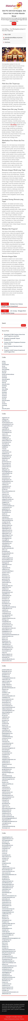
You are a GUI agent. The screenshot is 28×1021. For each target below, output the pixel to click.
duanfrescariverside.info (8, 548)
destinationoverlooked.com (8, 977)
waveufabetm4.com (6, 538)
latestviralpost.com (6, 900)
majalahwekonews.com (7, 838)
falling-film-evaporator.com (8, 952)
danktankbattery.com (7, 928)
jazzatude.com (5, 720)
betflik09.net (5, 447)
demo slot (4, 394)
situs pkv (4, 372)
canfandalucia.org (6, 613)
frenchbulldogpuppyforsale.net (9, 818)
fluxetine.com (5, 782)
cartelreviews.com (6, 483)
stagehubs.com (5, 417)
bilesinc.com (5, 725)
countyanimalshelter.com (8, 970)
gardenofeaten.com (6, 905)
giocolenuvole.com (6, 461)
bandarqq (4, 385)
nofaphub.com (5, 437)
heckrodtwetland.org (7, 775)
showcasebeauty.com (7, 705)
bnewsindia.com (6, 597)
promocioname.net (6, 744)
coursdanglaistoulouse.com (8, 678)
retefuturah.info (5, 556)
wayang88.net (5, 540)
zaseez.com (5, 434)
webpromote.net (6, 761)
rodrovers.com (5, 494)
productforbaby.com (6, 892)
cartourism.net (5, 805)
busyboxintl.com (6, 879)
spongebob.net (5, 877)
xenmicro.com (5, 450)
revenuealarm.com (6, 650)
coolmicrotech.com (6, 623)
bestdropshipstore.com (7, 481)
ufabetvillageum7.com (7, 535)
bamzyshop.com (6, 600)
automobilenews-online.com (9, 628)
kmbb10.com (5, 915)
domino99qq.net (6, 843)
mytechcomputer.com (7, 655)
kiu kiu (3, 366)
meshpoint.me (5, 876)
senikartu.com (5, 858)
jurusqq (4, 363)
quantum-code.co (6, 572)
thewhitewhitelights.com (8, 772)
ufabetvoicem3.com (6, 536)
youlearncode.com (6, 466)
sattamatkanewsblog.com (8, 961)
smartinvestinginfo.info (7, 558)
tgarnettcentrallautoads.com (8, 687)
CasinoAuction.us (6, 788)
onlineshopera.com (6, 452)
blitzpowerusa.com (6, 904)
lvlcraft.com (4, 489)
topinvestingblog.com (7, 712)
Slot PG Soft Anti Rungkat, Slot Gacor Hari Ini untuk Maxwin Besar (14, 13)
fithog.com (4, 766)
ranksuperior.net (6, 974)
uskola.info (4, 566)
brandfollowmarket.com (7, 967)
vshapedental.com (6, 611)
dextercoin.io (5, 824)
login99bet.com (5, 421)
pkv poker (4, 1011)
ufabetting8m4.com (6, 528)
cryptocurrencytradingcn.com (9, 962)
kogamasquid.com (6, 819)
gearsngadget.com (6, 510)
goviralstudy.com (6, 803)
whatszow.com (5, 474)
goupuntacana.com (6, 430)
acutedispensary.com (7, 959)
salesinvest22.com (6, 582)
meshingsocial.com (6, 920)
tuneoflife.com (5, 990)
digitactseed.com (6, 487)
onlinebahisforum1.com (7, 424)
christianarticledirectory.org (8, 826)
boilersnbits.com (6, 899)
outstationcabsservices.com (8, 618)
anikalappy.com (6, 544)
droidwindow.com (6, 590)
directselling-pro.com (7, 649)
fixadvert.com (5, 689)
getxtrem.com (5, 917)
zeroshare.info (5, 723)
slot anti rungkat (11, 1007)
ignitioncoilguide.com (7, 654)
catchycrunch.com (6, 435)
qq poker (17, 1009)
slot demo (4, 376)
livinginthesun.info (6, 863)
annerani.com (5, 718)
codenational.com (6, 644)
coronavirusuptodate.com (8, 505)
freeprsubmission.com (7, 592)
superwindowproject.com (8, 797)
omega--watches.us (6, 684)
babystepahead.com (7, 975)
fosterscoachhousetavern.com (9, 895)
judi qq (3, 361)
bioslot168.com (5, 657)
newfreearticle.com (6, 902)
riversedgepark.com (7, 432)
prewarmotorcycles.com (7, 699)
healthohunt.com (6, 554)
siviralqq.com (5, 948)
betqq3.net (4, 785)
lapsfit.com (4, 514)
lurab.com (4, 652)
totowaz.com (5, 964)
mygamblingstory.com (7, 837)
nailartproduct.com (6, 486)
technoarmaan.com (6, 633)
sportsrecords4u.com (7, 525)
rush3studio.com (6, 848)
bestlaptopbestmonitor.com (8, 767)
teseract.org (5, 584)
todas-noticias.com (6, 856)
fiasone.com (5, 926)
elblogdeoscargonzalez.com (9, 759)
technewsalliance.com (7, 559)
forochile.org (5, 740)
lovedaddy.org (5, 936)
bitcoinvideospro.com (7, 869)
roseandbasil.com (6, 770)
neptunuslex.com (6, 679)
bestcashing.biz (6, 749)
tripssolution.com (6, 496)
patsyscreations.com (7, 440)
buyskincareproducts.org (8, 816)
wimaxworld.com (6, 746)
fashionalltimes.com (7, 629)
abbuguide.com (6, 469)
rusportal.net (5, 860)
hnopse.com (5, 982)
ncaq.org (4, 448)
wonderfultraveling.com (7, 743)
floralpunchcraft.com (7, 925)
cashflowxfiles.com (6, 913)
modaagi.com (5, 728)
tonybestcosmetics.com (7, 636)
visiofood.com (5, 589)
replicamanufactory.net (7, 520)
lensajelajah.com (6, 445)
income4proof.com (6, 442)
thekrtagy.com (5, 620)
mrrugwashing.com (6, 939)
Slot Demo (7, 42)
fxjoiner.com (5, 639)
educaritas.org (5, 443)
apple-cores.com (6, 806)
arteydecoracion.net (7, 764)
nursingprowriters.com (7, 956)
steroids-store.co (6, 762)
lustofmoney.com (6, 985)
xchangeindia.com (6, 621)
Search (4, 323)
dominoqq (4, 367)
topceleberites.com (6, 527)
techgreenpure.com (6, 479)
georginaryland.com (7, 769)
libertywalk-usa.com (7, 671)
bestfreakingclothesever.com (9, 951)
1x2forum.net (5, 419)
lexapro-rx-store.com (7, 815)
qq (2, 407)
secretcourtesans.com (7, 422)
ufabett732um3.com (7, 564)
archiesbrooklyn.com (7, 753)
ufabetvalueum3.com (7, 531)
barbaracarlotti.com (6, 810)
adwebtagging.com (6, 972)
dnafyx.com (5, 460)
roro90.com (4, 850)
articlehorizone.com (6, 500)
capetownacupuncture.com (8, 868)
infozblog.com (5, 756)
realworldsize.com (6, 889)
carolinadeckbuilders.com (8, 710)
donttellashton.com (6, 846)
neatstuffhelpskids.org (7, 736)
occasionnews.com (6, 983)
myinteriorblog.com (6, 595)
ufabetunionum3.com (7, 530)
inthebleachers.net (6, 813)
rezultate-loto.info (6, 522)
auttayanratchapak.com (7, 881)
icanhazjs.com (5, 800)
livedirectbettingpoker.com (8, 933)
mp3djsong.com (6, 676)
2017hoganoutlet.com (7, 840)
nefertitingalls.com (6, 438)
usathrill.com (5, 610)
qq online (4, 371)
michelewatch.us (6, 682)
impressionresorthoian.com (8, 949)
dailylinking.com (6, 458)
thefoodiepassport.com (7, 795)
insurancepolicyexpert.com (8, 707)
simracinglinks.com (6, 700)
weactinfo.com (5, 918)
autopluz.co (5, 691)
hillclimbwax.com (6, 980)
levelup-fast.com (6, 515)
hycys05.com (5, 907)
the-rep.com (5, 715)
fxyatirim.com (5, 468)
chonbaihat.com (6, 757)
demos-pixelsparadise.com (8, 695)
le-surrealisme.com (6, 704)
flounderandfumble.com (7, 553)
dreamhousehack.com (7, 624)
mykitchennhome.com (7, 792)
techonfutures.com (6, 603)
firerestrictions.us (6, 751)
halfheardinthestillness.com (8, 777)
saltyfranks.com (6, 717)
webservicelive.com (7, 660)
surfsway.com (5, 484)
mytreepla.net (5, 517)
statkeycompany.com (7, 709)
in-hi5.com (4, 853)
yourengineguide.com (7, 615)
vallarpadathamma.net (7, 887)
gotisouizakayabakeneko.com (9, 874)
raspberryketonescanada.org (9, 606)
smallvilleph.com (6, 730)
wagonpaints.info (6, 567)
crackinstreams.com (7, 507)
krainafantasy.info (6, 855)
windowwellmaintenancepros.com (10, 992)
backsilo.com (5, 946)
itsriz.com (4, 864)
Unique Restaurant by (14, 1019)
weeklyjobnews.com (7, 969)
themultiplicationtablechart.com (9, 821)
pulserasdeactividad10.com (8, 808)
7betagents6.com (6, 504)
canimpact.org (5, 801)
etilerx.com (4, 549)
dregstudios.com (6, 735)
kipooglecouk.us (6, 790)
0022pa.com (5, 722)
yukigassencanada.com (7, 499)
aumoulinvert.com (6, 793)
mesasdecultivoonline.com (8, 897)
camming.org (5, 427)
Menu (14, 23)
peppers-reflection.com (7, 988)
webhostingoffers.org (7, 473)
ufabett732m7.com (6, 587)
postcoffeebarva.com (7, 882)
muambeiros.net (6, 754)
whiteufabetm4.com (6, 543)
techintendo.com (6, 478)
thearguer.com (5, 921)
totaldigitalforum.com (7, 631)
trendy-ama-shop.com (7, 585)
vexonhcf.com (5, 694)
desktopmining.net (6, 811)
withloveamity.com (6, 465)
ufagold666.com (6, 593)
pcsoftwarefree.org (6, 456)
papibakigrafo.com (6, 798)
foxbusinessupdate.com (7, 935)
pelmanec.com (5, 842)
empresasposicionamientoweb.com (10, 634)
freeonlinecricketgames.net (8, 748)
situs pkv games (6, 379)
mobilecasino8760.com (7, 784)
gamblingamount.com (7, 979)
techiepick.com (5, 598)
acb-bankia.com (6, 941)
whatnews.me (5, 574)
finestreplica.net (6, 551)
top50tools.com (5, 713)
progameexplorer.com (7, 646)
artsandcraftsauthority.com (8, 659)
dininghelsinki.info (6, 546)
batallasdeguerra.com (7, 733)
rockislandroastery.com (7, 647)
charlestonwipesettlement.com (9, 966)
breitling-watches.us (7, 686)
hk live (3, 402)
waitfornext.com (6, 569)
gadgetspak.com (6, 509)
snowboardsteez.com (7, 910)
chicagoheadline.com (7, 425)
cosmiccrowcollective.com (8, 871)
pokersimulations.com (7, 518)
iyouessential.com (6, 463)
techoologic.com (6, 605)
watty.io (4, 861)
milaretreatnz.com (6, 726)
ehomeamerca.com (6, 476)
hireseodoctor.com (6, 512)
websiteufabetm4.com (7, 541)
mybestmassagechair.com (8, 779)
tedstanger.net (5, 562)
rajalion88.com (5, 429)
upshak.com (5, 944)
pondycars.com (5, 602)
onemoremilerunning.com (8, 908)
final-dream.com (6, 575)
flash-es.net (5, 943)
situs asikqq (5, 389)
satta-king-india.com (7, 497)
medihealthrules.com (7, 608)
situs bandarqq (5, 369)
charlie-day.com (6, 931)
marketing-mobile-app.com (8, 923)
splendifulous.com (6, 523)
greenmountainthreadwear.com (9, 957)
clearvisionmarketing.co (7, 571)
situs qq (4, 382)
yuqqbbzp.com (5, 502)
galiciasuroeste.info (6, 731)
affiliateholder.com (6, 993)
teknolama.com (5, 890)
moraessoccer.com (6, 738)
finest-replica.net (6, 577)
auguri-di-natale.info (7, 681)
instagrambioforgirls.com (8, 912)
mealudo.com (5, 930)
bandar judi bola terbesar (8, 374)
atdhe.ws (4, 774)
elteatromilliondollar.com (8, 884)
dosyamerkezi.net (6, 702)
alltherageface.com (6, 642)
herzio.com (4, 851)
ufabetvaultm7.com (6, 533)
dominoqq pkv (5, 364)
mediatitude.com (6, 697)
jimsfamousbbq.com (7, 669)
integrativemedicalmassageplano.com (11, 938)
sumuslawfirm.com (6, 954)
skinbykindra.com (6, 641)
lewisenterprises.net (7, 455)
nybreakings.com (6, 616)
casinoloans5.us (6, 787)
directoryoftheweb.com (7, 845)
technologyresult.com (7, 471)
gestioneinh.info (6, 579)
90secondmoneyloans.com (8, 491)
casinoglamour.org (6, 823)
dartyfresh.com (5, 453)
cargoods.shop (5, 866)
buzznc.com (5, 637)
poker (3, 1004)
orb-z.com (4, 894)
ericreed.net (5, 780)
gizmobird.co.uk (6, 674)
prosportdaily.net (6, 580)
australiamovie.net (6, 673)
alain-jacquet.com (6, 873)
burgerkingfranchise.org (7, 886)
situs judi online (6, 384)
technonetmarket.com (7, 561)
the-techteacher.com (7, 626)
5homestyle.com (6, 828)
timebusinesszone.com (7, 987)
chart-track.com (5, 741)
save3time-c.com (6, 692)
